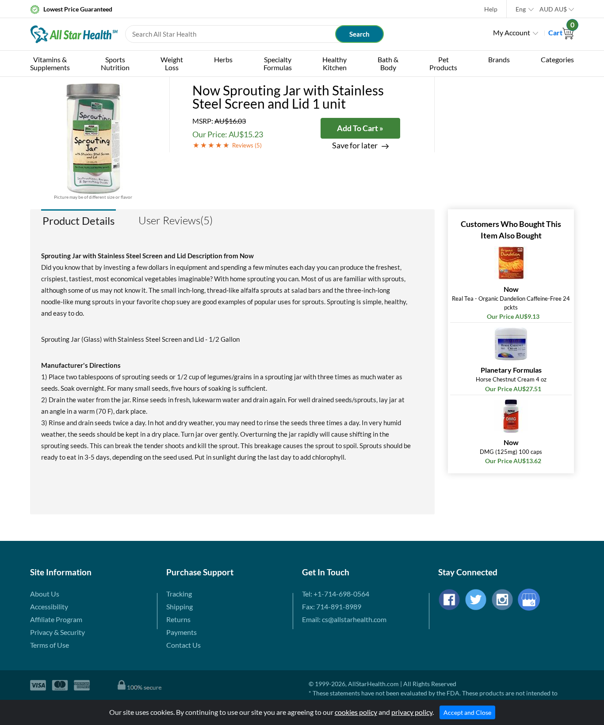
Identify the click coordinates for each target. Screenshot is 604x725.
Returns (178, 619)
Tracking (179, 593)
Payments (181, 632)
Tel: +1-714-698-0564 (335, 593)
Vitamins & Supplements (50, 63)
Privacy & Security (57, 632)
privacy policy (411, 712)
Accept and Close (467, 712)
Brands (499, 59)
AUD (553, 9)
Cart (561, 32)
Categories (557, 59)
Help (490, 9)
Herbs (223, 59)
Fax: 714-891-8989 (331, 606)
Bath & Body (388, 63)
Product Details (78, 220)
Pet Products (443, 63)
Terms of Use (49, 645)
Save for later (355, 145)
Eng (521, 9)
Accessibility (49, 606)
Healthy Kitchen (334, 63)
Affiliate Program (56, 619)
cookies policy (356, 712)
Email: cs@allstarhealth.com (344, 619)
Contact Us (183, 645)
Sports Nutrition (115, 63)
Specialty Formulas (278, 63)
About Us (44, 593)
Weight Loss (172, 63)
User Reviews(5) (175, 220)
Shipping (179, 606)
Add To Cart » (360, 128)
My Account (511, 32)
